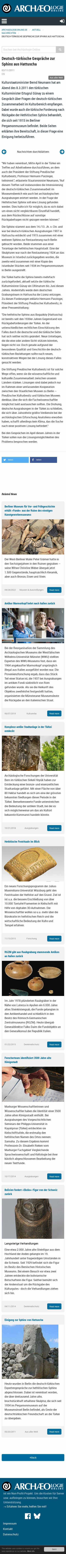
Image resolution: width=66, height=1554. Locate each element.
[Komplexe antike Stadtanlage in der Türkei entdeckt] (33, 753)
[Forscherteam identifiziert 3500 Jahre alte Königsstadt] (33, 1084)
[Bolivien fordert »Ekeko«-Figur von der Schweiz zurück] (33, 1218)
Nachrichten (9, 33)
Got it (54, 1549)
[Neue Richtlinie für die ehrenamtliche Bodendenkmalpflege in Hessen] (4, 151)
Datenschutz (11, 1534)
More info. (31, 1551)
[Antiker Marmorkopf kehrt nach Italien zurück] (33, 625)
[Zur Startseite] (33, 8)
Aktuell (36, 29)
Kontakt (8, 1529)
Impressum (10, 1523)
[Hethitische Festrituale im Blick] (33, 863)
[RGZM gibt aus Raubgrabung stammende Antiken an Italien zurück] (33, 978)
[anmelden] (62, 21)
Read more (54, 590)
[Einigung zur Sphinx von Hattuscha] (30, 1351)
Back (33, 1457)
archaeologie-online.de (14, 29)
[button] (15, 460)
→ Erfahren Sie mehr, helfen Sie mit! (24, 1506)
